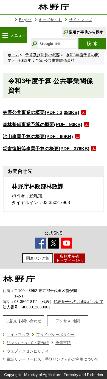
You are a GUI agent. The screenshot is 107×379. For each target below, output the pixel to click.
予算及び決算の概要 (42, 55)
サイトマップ (80, 20)
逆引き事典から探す (86, 32)
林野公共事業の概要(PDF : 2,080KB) (41, 112)
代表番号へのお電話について (78, 301)
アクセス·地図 (67, 321)
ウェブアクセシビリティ (28, 351)
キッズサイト (50, 20)
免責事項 (63, 343)
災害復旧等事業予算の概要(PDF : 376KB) (46, 148)
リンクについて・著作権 (28, 343)
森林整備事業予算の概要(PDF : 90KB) (42, 124)
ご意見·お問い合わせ (23, 321)
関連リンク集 (37, 258)
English (25, 20)
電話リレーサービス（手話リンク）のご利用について (53, 359)
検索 (92, 43)
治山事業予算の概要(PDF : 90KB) (38, 136)
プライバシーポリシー (55, 334)
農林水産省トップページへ (69, 258)
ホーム (13, 55)
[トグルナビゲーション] (5, 35)
